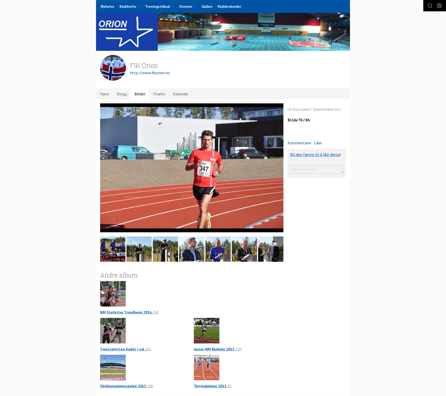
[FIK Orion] (223, 32)
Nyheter (107, 6)
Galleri (207, 6)
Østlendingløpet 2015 (327, 109)
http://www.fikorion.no (150, 72)
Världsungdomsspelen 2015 (126, 386)
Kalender (180, 93)
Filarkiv (159, 93)
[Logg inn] (439, 5)
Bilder (140, 93)
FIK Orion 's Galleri (299, 109)
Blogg (122, 93)
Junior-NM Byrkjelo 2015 (218, 349)
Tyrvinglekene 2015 (213, 386)
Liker (318, 142)
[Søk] (430, 5)
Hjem (104, 93)
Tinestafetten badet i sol (125, 349)
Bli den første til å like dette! (315, 154)
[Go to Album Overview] (113, 293)
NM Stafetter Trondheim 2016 (129, 312)
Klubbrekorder (229, 6)
